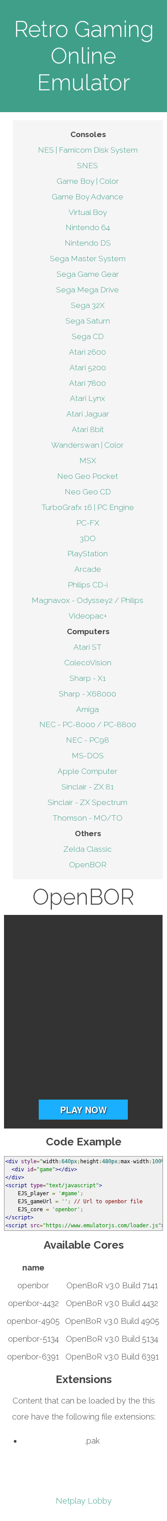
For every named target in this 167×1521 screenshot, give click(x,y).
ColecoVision (87, 662)
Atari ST (87, 647)
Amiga (87, 709)
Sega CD (88, 336)
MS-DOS (88, 755)
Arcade (87, 569)
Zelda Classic (87, 849)
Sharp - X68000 (87, 693)
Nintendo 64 (87, 227)
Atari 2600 (87, 352)
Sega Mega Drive (87, 289)
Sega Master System (88, 258)
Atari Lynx (87, 398)
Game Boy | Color (88, 181)
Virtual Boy (88, 212)
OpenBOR (87, 864)
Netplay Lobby (84, 1500)
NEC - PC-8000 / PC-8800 (87, 724)
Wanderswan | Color (87, 445)
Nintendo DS (88, 243)
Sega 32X (88, 305)
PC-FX (87, 522)
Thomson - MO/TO (87, 817)
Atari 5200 (87, 367)
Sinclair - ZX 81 (87, 786)
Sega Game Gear (88, 274)
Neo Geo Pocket (87, 476)
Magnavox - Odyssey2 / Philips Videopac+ (87, 608)
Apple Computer (87, 771)
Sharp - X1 (87, 678)
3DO (88, 538)
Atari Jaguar (87, 413)
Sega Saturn (87, 320)
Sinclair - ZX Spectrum (87, 802)
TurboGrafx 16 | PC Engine (87, 507)
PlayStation (87, 553)
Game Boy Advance (87, 196)
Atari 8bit (88, 429)
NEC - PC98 (87, 740)
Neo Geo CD (88, 491)
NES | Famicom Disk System (88, 150)
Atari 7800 (87, 383)
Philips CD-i (88, 584)
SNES (87, 165)
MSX (87, 460)
